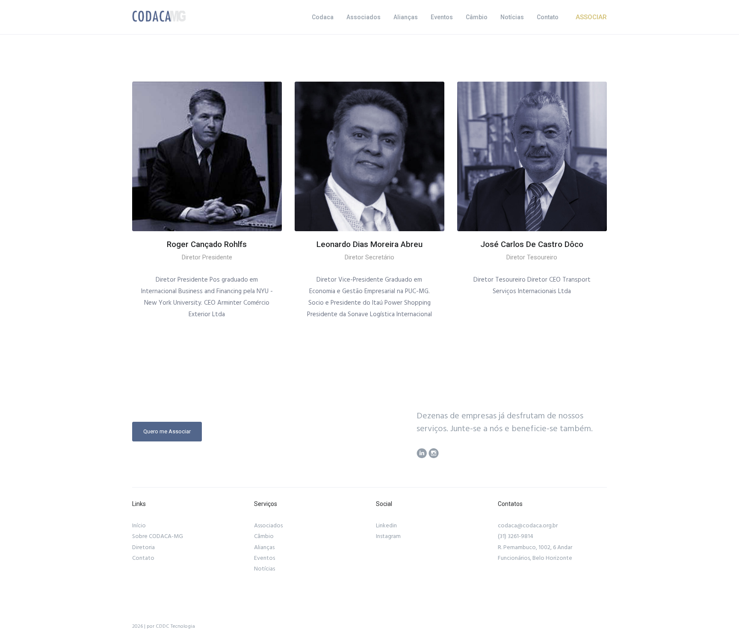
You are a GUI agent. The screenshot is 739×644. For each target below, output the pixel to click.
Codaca (323, 17)
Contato (548, 17)
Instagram (388, 536)
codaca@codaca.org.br (528, 525)
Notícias (512, 17)
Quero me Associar (167, 431)
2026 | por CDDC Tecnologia (163, 626)
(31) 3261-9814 (515, 536)
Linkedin (386, 525)
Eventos (442, 17)
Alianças (405, 17)
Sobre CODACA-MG (157, 536)
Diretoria (143, 547)
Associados (363, 17)
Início (139, 525)
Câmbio (477, 17)
